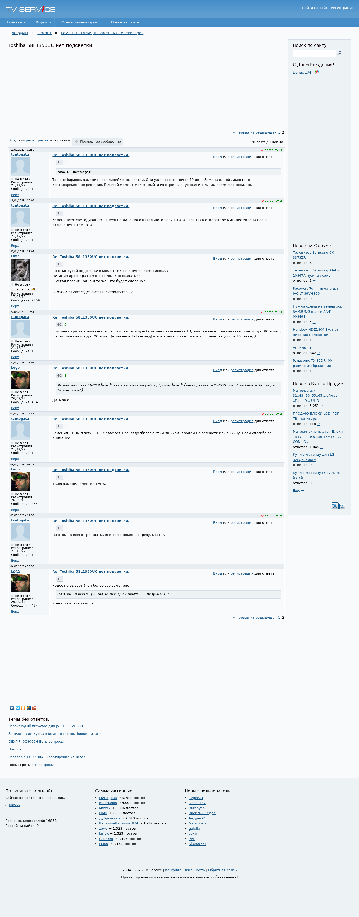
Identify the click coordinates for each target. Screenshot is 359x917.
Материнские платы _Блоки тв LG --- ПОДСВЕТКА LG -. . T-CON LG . (319, 436)
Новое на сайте (125, 22)
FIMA (15, 256)
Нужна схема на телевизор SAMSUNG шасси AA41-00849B (317, 311)
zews (103, 829)
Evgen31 (196, 798)
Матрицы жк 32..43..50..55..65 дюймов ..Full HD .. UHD (315, 395)
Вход (12, 140)
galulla (194, 829)
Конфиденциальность (185, 870)
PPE (192, 839)
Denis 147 (197, 803)
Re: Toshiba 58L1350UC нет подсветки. (90, 155)
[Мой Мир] (29, 708)
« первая (241, 132)
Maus (103, 844)
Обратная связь (222, 870)
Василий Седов (202, 813)
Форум (38, 23)
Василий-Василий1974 (118, 823)
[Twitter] (17, 708)
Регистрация (342, 8)
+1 (59, 162)
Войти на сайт (315, 8)
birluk (104, 834)
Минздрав (108, 798)
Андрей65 (197, 818)
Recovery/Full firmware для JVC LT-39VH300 (45, 726)
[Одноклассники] (23, 708)
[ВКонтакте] (12, 708)
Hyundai (15, 749)
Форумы (20, 33)
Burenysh (197, 808)
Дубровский (109, 818)
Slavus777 (197, 844)
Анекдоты (302, 348)
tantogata (20, 154)
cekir (193, 834)
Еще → (298, 491)
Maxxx (14, 805)
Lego (15, 368)
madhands (108, 803)
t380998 (106, 839)
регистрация (37, 140)
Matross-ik (198, 823)
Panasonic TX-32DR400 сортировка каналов (46, 757)
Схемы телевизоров (79, 22)
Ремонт (44, 33)
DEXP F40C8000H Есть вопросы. (36, 742)
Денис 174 (302, 72)
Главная (11, 23)
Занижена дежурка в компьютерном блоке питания (56, 734)
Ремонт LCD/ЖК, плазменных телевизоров (102, 33)
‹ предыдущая (263, 132)
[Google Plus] (34, 708)
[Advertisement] (146, 88)
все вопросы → (44, 765)
